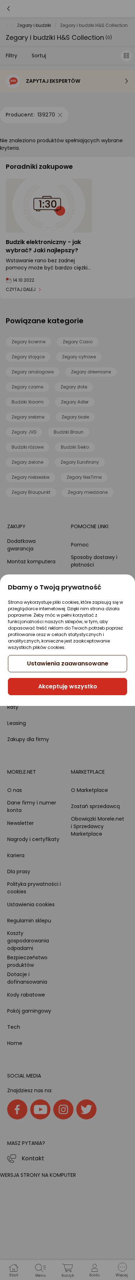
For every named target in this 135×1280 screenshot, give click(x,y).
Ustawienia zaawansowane (67, 663)
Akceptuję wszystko (67, 686)
